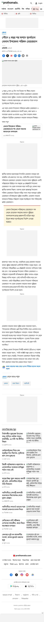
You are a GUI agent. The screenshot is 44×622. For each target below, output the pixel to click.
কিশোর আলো (17, 560)
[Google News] (32, 575)
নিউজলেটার (24, 599)
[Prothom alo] (10, 3)
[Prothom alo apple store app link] (29, 586)
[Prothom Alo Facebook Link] (12, 575)
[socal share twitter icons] (8, 57)
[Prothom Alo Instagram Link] (22, 575)
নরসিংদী (26, 383)
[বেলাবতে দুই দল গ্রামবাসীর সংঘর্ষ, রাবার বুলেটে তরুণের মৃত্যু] (34, 538)
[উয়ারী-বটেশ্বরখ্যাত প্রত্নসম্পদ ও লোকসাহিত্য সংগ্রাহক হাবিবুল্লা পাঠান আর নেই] (34, 468)
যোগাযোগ (15, 599)
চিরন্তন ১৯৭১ (13, 564)
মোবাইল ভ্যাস (34, 564)
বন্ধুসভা (6, 564)
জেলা (4, 32)
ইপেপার (21, 564)
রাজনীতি (17, 9)
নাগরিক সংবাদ (6, 560)
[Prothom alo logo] (22, 556)
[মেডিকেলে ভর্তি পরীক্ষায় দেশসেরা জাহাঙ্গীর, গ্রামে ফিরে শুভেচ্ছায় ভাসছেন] (34, 524)
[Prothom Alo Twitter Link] (17, 575)
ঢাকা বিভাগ (16, 383)
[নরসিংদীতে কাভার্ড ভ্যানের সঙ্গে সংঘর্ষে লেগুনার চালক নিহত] (34, 511)
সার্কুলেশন (26, 595)
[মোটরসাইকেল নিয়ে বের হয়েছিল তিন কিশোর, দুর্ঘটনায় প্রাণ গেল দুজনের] (34, 454)
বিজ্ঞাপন (17, 595)
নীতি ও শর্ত (35, 595)
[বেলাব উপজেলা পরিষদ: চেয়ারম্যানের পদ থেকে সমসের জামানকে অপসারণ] (36, 128)
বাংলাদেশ (10, 9)
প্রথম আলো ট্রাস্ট (35, 560)
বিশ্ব (23, 9)
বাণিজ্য (28, 9)
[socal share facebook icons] (4, 57)
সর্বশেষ (4, 9)
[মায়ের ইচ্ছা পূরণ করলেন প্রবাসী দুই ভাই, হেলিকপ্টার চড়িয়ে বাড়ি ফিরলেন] (34, 482)
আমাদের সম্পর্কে (7, 595)
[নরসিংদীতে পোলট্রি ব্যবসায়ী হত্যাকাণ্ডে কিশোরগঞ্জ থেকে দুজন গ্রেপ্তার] (34, 497)
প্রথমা (27, 564)
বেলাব (6, 383)
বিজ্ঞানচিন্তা (26, 560)
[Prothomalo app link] (14, 586)
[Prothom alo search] (31, 3)
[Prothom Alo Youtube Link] (28, 575)
